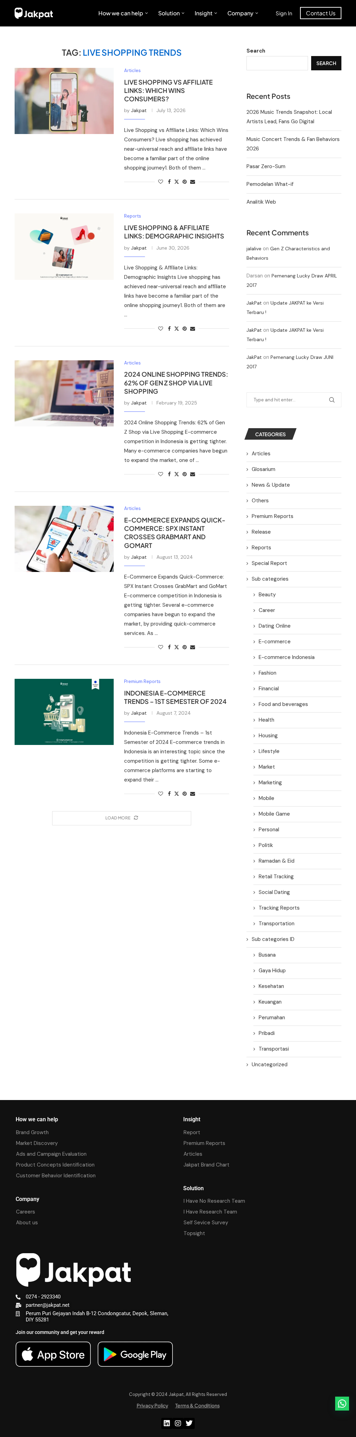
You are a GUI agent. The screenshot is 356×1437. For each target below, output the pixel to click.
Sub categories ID (273, 939)
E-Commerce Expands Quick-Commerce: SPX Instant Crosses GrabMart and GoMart (174, 532)
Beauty (267, 594)
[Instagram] (178, 1423)
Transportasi (274, 1048)
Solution (169, 13)
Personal (269, 829)
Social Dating (274, 892)
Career (267, 610)
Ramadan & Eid (276, 860)
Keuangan (270, 1001)
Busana (267, 954)
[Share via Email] (192, 182)
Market (267, 766)
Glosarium (263, 469)
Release (261, 531)
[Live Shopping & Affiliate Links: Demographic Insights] (64, 246)
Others (260, 500)
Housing (268, 735)
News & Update (271, 484)
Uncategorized (270, 1064)
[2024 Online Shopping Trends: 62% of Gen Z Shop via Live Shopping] (64, 393)
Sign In (284, 13)
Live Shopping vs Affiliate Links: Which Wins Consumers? (168, 90)
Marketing (270, 782)
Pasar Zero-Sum (265, 166)
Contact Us (320, 13)
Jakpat (139, 110)
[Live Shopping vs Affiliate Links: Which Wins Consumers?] (64, 101)
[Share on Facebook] (169, 182)
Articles (261, 453)
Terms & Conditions (197, 1405)
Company (240, 13)
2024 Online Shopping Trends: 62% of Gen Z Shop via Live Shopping (176, 382)
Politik (266, 845)
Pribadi (267, 1033)
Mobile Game (274, 813)
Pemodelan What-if (269, 184)
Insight (203, 13)
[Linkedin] (166, 1423)
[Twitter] (189, 1423)
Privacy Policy (152, 1405)
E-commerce (275, 641)
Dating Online (275, 625)
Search (255, 50)
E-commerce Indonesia (287, 657)
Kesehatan (271, 986)
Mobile (266, 798)
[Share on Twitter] (176, 182)
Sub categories (270, 578)
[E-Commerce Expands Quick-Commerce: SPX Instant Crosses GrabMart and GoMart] (64, 539)
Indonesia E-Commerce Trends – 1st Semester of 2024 (175, 697)
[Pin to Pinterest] (185, 182)
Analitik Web (261, 201)
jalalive (253, 248)
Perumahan (272, 1017)
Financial (269, 688)
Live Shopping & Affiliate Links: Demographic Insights (174, 231)
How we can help (120, 13)
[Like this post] (160, 182)
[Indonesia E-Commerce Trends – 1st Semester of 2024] (64, 712)
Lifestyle (269, 751)
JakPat (254, 303)
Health (266, 719)
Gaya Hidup (272, 970)
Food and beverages (283, 704)
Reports (261, 547)
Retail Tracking (276, 876)
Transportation (276, 923)
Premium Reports (272, 516)
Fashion (267, 672)
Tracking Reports (279, 907)
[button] (342, 1404)
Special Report (269, 563)
